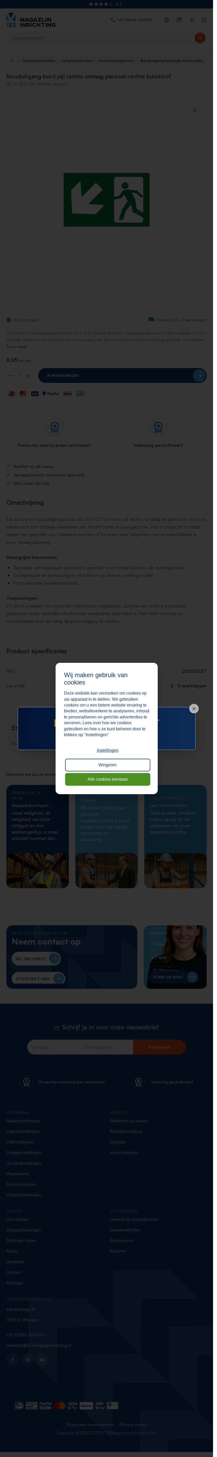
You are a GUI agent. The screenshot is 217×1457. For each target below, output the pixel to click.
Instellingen (108, 750)
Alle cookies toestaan (108, 779)
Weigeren (107, 765)
